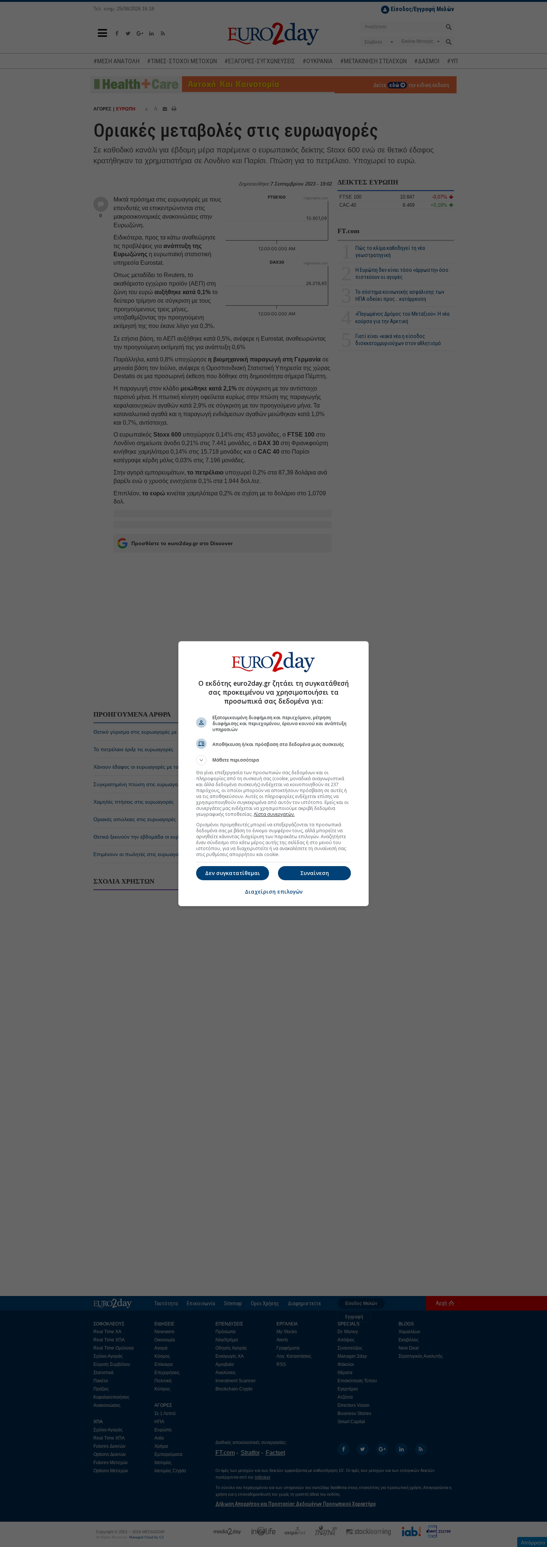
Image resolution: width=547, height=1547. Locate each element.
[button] (273, 760)
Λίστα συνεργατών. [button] (274, 814)
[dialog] (273, 773)
